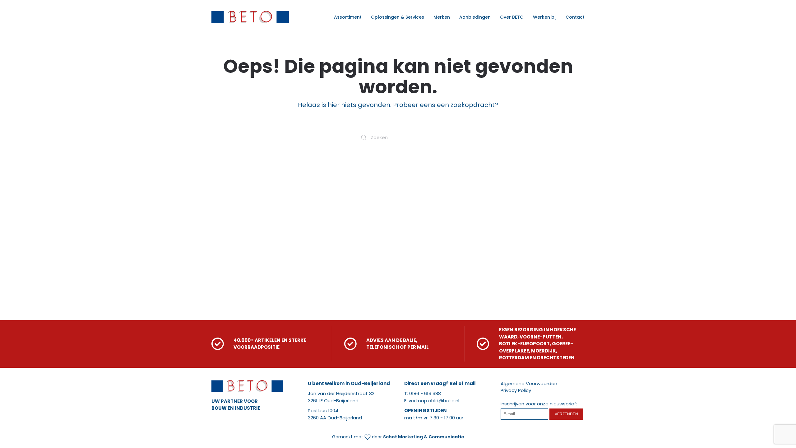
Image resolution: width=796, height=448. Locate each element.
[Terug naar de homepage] (250, 17)
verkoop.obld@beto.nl (434, 400)
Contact (575, 17)
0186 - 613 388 (425, 393)
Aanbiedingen (475, 17)
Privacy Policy (516, 390)
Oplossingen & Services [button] (397, 17)
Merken (441, 17)
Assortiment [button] (348, 17)
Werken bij (544, 17)
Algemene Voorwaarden (529, 383)
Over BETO (512, 17)
